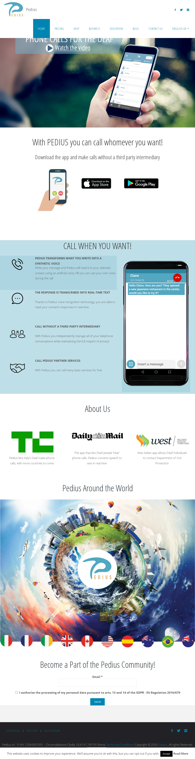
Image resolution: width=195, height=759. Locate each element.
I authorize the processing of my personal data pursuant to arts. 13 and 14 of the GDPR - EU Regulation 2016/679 (99, 692)
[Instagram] (188, 9)
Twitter (32, 730)
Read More (180, 753)
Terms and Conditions (120, 744)
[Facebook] (175, 9)
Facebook (13, 730)
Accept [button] (166, 753)
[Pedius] (13, 9)
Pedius (163, 744)
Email (97, 677)
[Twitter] (181, 9)
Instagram (52, 730)
